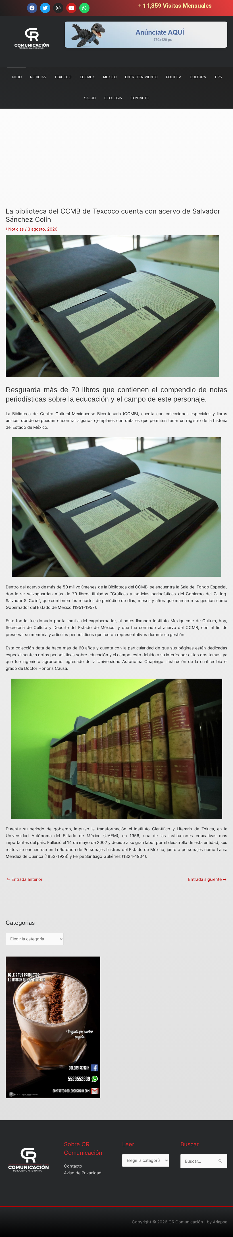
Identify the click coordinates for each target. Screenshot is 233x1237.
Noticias (16, 229)
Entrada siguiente (207, 879)
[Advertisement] (116, 167)
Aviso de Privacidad (82, 1172)
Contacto (73, 1166)
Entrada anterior (24, 879)
